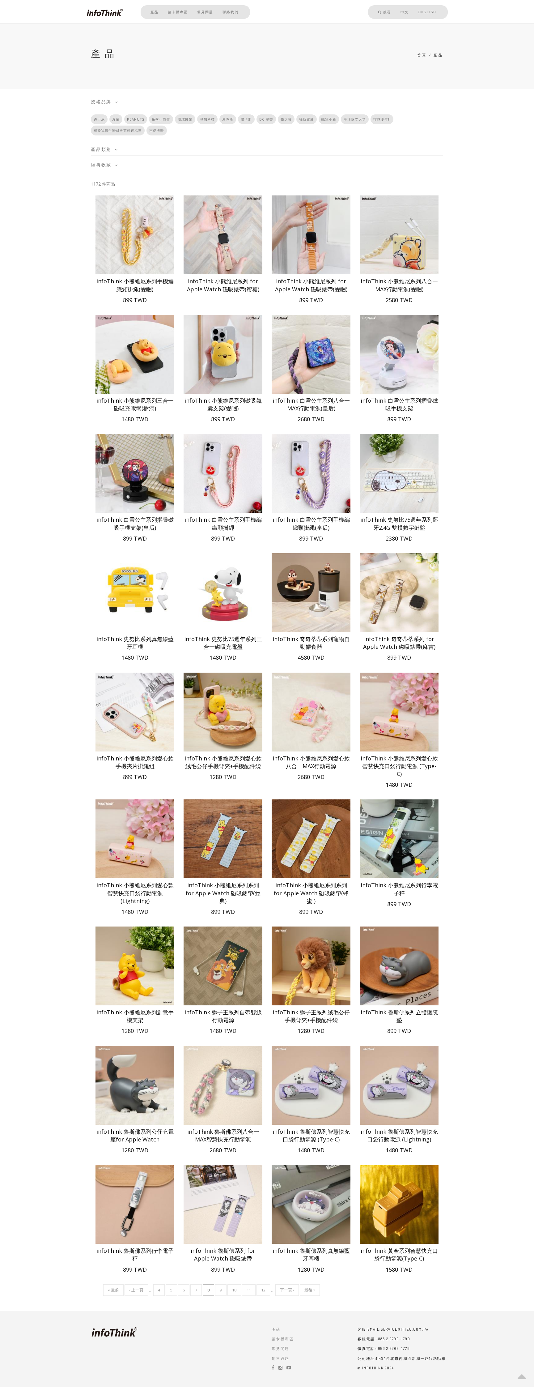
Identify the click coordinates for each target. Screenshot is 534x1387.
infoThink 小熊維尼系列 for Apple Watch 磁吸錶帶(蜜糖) (223, 285)
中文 (404, 12)
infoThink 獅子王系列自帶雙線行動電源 (223, 1016)
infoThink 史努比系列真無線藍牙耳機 (135, 642)
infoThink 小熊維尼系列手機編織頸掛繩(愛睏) (135, 285)
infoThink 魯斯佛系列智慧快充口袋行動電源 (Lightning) (399, 1135)
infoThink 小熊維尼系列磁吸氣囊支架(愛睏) (223, 404)
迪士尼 (99, 119)
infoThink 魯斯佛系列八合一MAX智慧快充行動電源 (223, 1135)
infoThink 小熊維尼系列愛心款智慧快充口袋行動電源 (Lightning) (135, 892)
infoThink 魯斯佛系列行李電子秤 (135, 1254)
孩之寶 (286, 119)
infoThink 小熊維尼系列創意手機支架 (135, 1016)
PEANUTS (135, 119)
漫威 (116, 119)
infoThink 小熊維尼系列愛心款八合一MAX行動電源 (311, 762)
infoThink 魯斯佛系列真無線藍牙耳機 (311, 1254)
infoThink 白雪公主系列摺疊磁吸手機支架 (399, 404)
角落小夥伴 (161, 119)
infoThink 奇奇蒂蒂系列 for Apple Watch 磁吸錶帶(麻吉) (399, 642)
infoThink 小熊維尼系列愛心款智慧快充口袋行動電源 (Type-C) (399, 766)
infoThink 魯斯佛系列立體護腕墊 (399, 1016)
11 (249, 1291)
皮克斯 (227, 119)
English (427, 12)
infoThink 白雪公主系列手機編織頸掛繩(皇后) (311, 523)
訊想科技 (207, 119)
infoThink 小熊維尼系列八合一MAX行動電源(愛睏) (399, 285)
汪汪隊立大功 (355, 119)
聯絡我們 (230, 12)
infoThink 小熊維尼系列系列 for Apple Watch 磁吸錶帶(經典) (223, 892)
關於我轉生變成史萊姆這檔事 (118, 130)
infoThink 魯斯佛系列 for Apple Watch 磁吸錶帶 (223, 1254)
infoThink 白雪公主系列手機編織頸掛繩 (223, 523)
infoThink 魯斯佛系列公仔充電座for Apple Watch (135, 1135)
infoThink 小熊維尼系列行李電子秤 (399, 889)
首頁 (422, 55)
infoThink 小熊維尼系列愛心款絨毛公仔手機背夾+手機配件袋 (223, 762)
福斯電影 (306, 119)
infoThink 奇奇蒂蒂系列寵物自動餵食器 (311, 642)
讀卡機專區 (178, 12)
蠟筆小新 (328, 119)
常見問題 (205, 12)
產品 (154, 12)
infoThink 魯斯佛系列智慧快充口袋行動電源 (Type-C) (311, 1135)
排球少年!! (382, 119)
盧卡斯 (246, 119)
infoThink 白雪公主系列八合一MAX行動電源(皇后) (311, 404)
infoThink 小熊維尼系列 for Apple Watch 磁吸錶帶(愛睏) (311, 285)
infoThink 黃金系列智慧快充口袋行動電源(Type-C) (399, 1254)
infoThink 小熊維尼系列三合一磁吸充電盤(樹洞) (135, 404)
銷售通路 (281, 1358)
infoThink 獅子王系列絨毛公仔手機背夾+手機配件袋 (311, 1016)
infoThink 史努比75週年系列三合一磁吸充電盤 (223, 642)
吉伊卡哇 (156, 130)
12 (263, 1291)
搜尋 (386, 12)
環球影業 (185, 119)
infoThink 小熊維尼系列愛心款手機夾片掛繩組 (135, 762)
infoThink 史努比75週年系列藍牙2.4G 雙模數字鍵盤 (399, 523)
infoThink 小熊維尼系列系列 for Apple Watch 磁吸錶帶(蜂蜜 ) (311, 892)
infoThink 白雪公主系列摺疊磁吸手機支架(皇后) (135, 523)
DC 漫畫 (266, 119)
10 (234, 1291)
